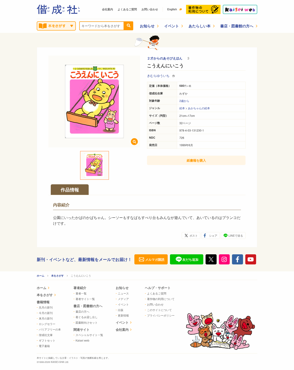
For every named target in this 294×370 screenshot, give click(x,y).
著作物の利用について (161, 299)
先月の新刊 (46, 307)
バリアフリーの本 (50, 329)
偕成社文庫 (46, 335)
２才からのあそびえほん (165, 58)
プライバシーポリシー (161, 315)
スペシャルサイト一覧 (89, 335)
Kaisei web (82, 340)
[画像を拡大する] (134, 141)
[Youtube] (250, 259)
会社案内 (107, 9)
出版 (120, 310)
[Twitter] (211, 259)
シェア (213, 235)
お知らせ (147, 25)
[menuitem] (49, 288)
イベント (171, 25)
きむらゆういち (158, 75)
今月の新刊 (46, 313)
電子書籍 (44, 346)
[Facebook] (237, 259)
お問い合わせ (149, 9)
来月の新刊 (46, 318)
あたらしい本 (200, 25)
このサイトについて (159, 310)
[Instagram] (224, 259)
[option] (94, 101)
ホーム (40, 275)
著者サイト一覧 (85, 299)
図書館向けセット (87, 322)
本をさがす (57, 275)
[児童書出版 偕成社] (58, 9)
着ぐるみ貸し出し (87, 317)
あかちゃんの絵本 (199, 108)
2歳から (184, 101)
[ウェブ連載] (240, 9)
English (172, 9)
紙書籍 (196, 160)
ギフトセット (47, 340)
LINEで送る (236, 235)
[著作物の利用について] (203, 9)
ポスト (193, 235)
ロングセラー (47, 324)
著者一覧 (81, 293)
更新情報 (123, 315)
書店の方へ (82, 311)
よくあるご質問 (127, 9)
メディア (123, 299)
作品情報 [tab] (70, 189)
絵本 (182, 108)
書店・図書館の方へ (236, 25)
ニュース (123, 293)
